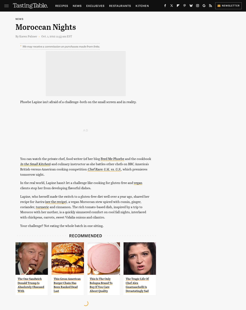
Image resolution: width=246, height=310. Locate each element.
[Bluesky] (191, 6)
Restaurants (120, 6)
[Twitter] (171, 6)
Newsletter (231, 5)
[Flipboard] (178, 6)
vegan (138, 182)
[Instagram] (197, 6)
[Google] (204, 6)
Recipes (61, 6)
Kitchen (142, 6)
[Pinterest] (184, 6)
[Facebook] (165, 6)
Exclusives (95, 6)
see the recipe (56, 201)
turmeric (42, 207)
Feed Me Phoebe (112, 158)
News (77, 6)
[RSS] (210, 6)
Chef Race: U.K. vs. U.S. (104, 169)
